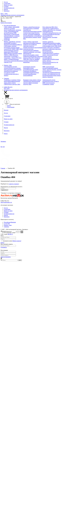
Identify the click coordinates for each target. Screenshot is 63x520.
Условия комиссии (9, 213)
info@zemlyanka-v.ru (6, 202)
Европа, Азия (7, 225)
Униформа (49, 68)
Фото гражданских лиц (50, 27)
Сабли (30, 71)
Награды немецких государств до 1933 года (11, 72)
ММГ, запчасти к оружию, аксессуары (12, 28)
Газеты (47, 62)
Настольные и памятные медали (32, 43)
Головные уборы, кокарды (50, 68)
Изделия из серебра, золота (50, 29)
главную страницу (14, 184)
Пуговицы (49, 33)
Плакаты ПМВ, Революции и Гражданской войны (11, 34)
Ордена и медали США (13, 84)
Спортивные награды (33, 47)
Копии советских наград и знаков (30, 46)
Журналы (50, 59)
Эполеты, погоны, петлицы (31, 33)
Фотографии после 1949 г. (51, 46)
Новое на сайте (8, 211)
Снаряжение (52, 72)
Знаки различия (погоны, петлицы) (32, 49)
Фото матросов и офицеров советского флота (51, 49)
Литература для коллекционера (50, 63)
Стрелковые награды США (30, 83)
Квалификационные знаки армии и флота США (12, 83)
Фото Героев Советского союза (51, 46)
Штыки (30, 75)
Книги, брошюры (47, 58)
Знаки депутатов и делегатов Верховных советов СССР (13, 61)
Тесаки (29, 74)
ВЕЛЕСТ (10, 234)
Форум (6, 215)
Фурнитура (32, 50)
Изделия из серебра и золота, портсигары (50, 54)
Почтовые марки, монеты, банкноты (51, 76)
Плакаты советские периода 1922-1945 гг (32, 57)
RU (2, 146)
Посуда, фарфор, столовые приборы (31, 60)
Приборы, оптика (33, 35)
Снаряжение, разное (48, 84)
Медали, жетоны (27, 30)
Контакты (6, 216)
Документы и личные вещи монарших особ (12, 68)
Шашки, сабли (8, 41)
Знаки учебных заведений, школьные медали (30, 42)
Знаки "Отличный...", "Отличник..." (11, 57)
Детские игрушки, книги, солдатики (50, 56)
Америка (6, 226)
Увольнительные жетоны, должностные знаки (32, 32)
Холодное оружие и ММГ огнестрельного (50, 82)
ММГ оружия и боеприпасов (10, 43)
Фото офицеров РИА (48, 27)
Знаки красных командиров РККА (11, 51)
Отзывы (6, 212)
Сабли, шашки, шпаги (10, 27)
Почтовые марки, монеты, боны (50, 61)
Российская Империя (10, 222)
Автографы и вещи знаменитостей (31, 55)
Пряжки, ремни (27, 27)
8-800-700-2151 (8, 87)
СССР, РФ (7, 223)
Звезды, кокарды (27, 54)
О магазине (7, 209)
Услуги (6, 208)
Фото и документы (46, 71)
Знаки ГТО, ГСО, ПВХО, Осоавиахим (13, 58)
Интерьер (50, 43)
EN (4, 146)
